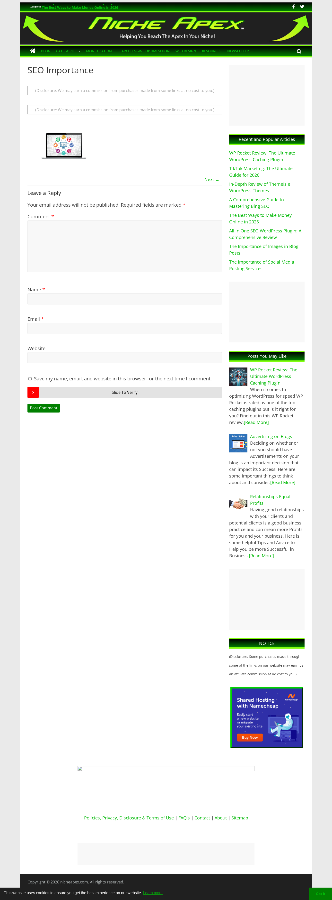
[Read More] (256, 422)
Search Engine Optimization (144, 51)
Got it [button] (320, 894)
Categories (66, 51)
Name (36, 289)
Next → (211, 179)
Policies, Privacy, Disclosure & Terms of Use (129, 818)
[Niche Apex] (166, 15)
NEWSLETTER (238, 51)
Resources (211, 51)
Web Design (185, 51)
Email (35, 319)
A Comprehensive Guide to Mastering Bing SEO (81, 6)
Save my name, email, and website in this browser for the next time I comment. (123, 378)
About (221, 818)
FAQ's (184, 818)
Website (36, 348)
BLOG (45, 51)
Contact (202, 818)
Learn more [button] (153, 893)
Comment (40, 216)
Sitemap (239, 818)
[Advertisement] (267, 95)
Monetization (99, 51)
